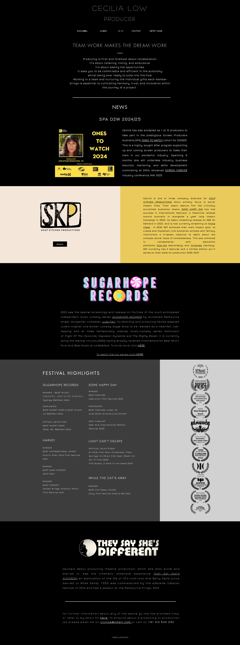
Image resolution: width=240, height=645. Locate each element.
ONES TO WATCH (152, 140)
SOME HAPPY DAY (192, 209)
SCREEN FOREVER (176, 170)
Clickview (196, 245)
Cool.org (162, 245)
